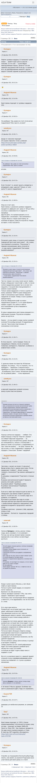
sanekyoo (7, 128)
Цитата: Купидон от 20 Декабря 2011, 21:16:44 (12, 265)
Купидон (7, 49)
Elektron (10, 32)
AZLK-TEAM (6, 2)
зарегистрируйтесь (6, 14)
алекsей (7, 520)
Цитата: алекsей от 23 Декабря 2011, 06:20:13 (12, 542)
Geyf (5, 712)
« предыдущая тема (17, 767)
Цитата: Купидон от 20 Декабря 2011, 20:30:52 (12, 160)
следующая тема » (30, 767)
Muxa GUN (4, 32)
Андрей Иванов (10, 92)
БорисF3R (8, 694)
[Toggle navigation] (33, 2)
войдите (26, 13)
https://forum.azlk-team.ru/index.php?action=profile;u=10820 (13, 144)
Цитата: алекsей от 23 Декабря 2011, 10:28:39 (12, 678)
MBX (32, 30)
